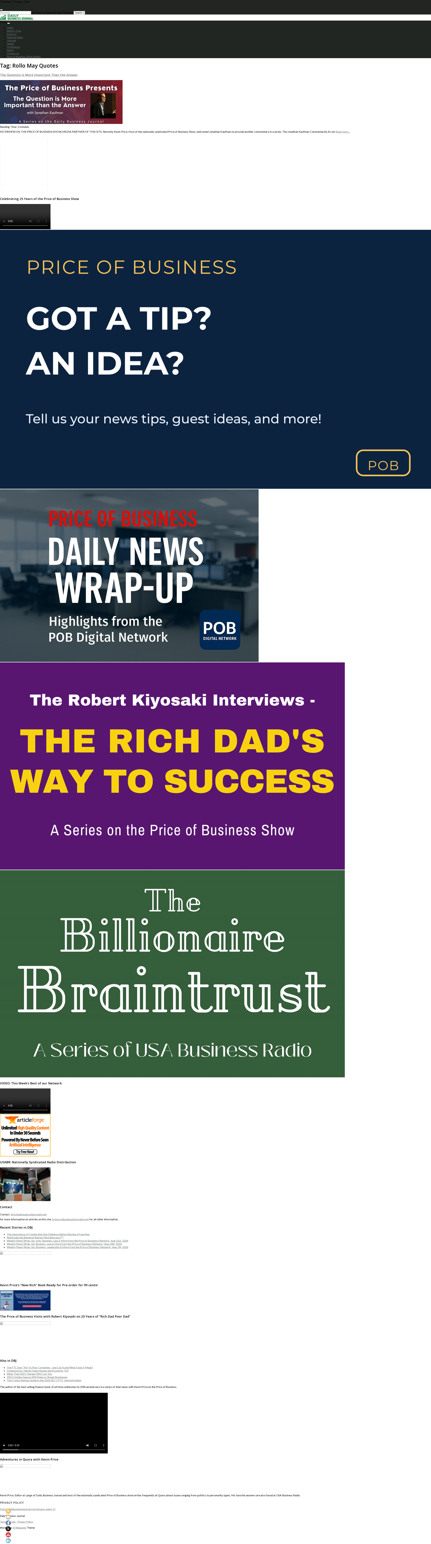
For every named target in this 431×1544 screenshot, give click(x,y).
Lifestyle (11, 40)
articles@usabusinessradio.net (29, 1214)
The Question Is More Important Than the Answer (39, 75)
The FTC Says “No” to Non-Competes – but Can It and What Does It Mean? (50, 1367)
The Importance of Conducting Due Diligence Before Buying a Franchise (48, 1234)
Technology (13, 47)
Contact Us (13, 53)
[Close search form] (1, 9)
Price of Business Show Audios (24, 56)
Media (10, 43)
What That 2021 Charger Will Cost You (29, 1373)
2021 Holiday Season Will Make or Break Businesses (37, 1377)
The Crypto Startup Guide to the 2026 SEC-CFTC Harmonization (44, 1380)
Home (10, 27)
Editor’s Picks (14, 31)
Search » (79, 12)
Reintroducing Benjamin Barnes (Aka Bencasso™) (35, 1237)
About (10, 50)
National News (15, 37)
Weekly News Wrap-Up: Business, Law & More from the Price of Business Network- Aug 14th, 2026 (64, 1243)
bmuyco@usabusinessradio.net (70, 1219)
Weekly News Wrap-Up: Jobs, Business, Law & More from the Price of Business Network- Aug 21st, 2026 (67, 1240)
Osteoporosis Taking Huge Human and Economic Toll (37, 1370)
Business (11, 34)
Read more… (343, 131)
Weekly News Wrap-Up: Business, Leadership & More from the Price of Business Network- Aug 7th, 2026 (67, 1247)
